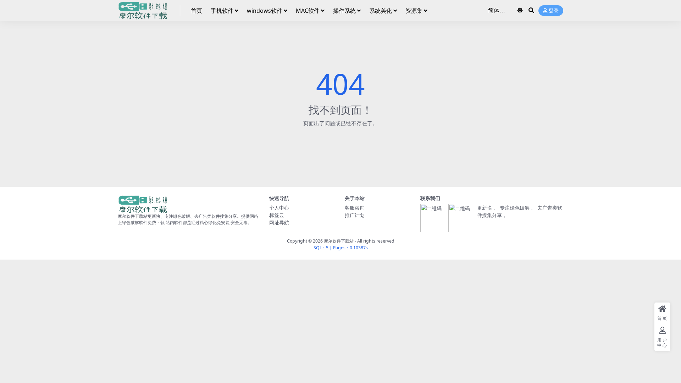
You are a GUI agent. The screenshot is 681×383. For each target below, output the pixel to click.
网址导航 (279, 222)
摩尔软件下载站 (339, 241)
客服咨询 (355, 207)
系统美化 (380, 11)
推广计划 (355, 215)
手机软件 (222, 11)
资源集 (413, 11)
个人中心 (279, 207)
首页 (196, 11)
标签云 (276, 215)
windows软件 (264, 11)
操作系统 (344, 11)
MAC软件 (308, 11)
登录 (554, 10)
